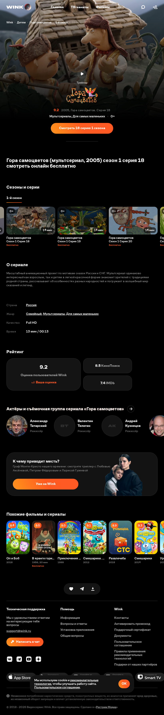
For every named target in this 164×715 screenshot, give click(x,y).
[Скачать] (92, 588)
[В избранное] (71, 588)
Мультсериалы (54, 313)
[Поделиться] (82, 588)
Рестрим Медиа (106, 707)
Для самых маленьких (82, 313)
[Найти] (143, 7)
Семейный (34, 313)
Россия (31, 305)
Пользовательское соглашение (57, 687)
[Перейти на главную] (19, 7)
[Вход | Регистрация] (155, 7)
